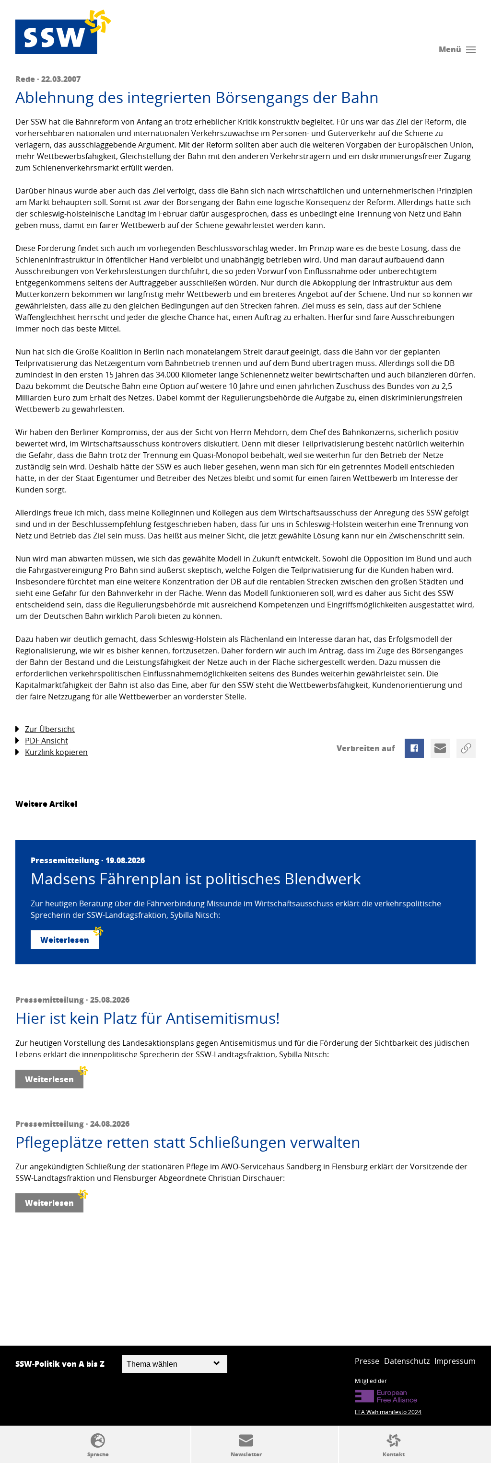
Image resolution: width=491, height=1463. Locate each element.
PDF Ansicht (46, 740)
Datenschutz (407, 1361)
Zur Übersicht (50, 729)
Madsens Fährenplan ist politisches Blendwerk (196, 878)
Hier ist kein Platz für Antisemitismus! (147, 1018)
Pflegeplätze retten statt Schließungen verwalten (188, 1142)
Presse (367, 1361)
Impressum (455, 1361)
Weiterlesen (64, 939)
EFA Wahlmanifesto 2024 (388, 1412)
